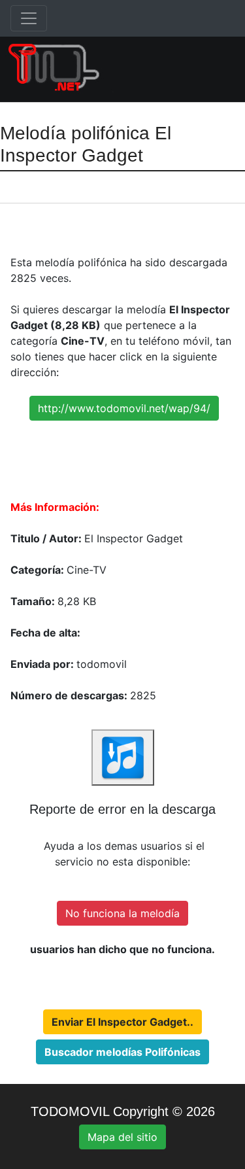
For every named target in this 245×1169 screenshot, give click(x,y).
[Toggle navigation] (28, 18)
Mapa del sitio (122, 1136)
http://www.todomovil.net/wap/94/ (124, 408)
